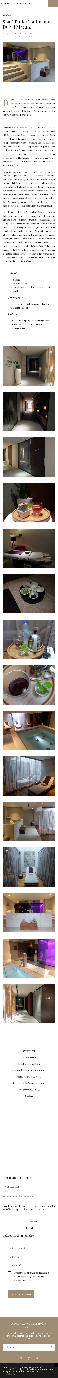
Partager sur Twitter (31, 1228)
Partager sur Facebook (26, 1228)
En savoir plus (9, 1374)
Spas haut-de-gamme (10, 37)
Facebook (37, 1359)
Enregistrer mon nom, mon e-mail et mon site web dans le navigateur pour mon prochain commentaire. (31, 1276)
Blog (53, 3)
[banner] (16, 3)
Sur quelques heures (42, 37)
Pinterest (29, 1359)
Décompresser (7, 34)
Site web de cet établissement (18, 1196)
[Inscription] (52, 1347)
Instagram (21, 1359)
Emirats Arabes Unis (21, 34)
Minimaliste (33, 34)
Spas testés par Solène (26, 37)
